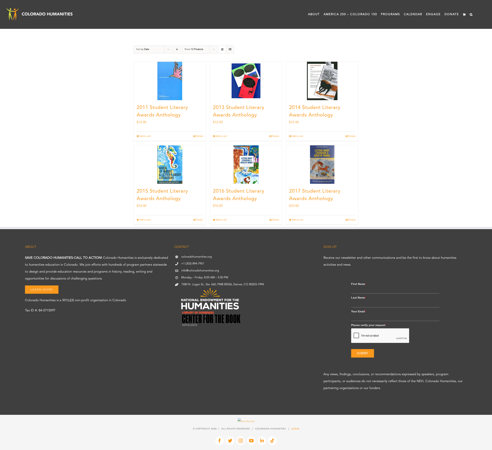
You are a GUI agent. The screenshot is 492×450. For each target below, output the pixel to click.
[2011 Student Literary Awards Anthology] (170, 81)
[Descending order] (177, 49)
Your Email (358, 311)
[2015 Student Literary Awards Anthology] (170, 164)
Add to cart (145, 136)
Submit (362, 353)
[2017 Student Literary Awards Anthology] (322, 164)
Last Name (358, 297)
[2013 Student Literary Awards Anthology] (246, 81)
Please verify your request (368, 325)
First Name (358, 283)
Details (199, 136)
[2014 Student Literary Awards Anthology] (322, 81)
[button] (471, 14)
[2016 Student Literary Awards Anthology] (246, 164)
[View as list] (230, 49)
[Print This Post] (246, 422)
